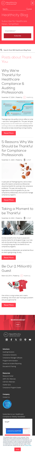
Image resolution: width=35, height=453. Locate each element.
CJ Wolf (28, 160)
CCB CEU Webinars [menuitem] (9, 382)
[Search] (1, 50)
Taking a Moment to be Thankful (17, 211)
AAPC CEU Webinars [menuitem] (9, 379)
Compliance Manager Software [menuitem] (12, 358)
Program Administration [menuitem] (10, 361)
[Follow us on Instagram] (20, 340)
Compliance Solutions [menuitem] (10, 355)
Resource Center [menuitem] (8, 376)
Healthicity (29, 97)
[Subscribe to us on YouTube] (30, 340)
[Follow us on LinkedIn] (6, 340)
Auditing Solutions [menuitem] (8, 352)
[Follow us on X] (16, 340)
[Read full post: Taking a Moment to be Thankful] (17, 228)
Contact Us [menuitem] (6, 397)
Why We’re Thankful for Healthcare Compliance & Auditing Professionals (13, 82)
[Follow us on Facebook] (11, 340)
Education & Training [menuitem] (9, 366)
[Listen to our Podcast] (25, 340)
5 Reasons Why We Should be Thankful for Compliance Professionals (17, 148)
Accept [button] (17, 449)
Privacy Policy (27, 445)
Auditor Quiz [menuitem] (7, 385)
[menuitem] (12, 349)
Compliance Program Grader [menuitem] (12, 388)
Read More (9, 133)
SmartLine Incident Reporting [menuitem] (12, 364)
